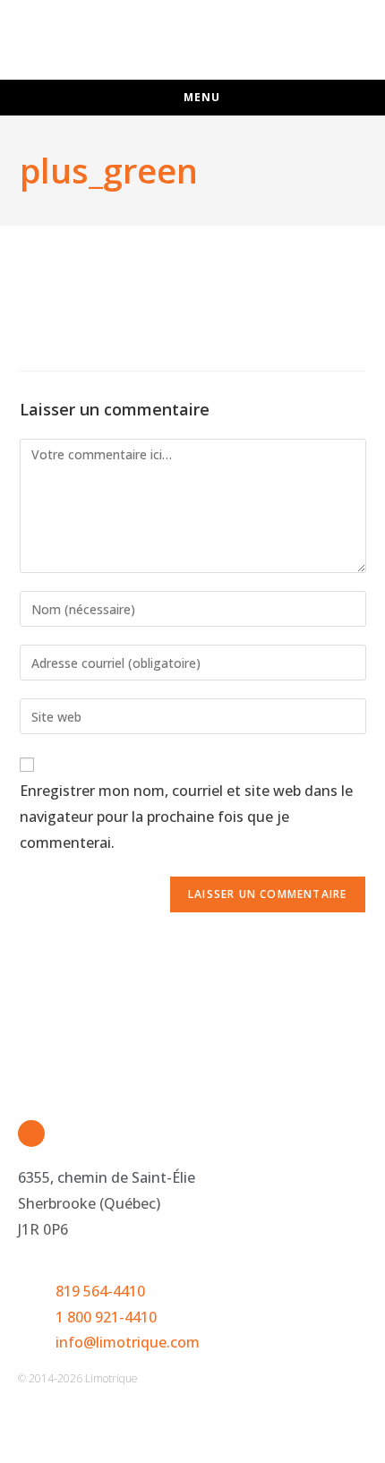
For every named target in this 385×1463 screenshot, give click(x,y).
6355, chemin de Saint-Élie (106, 1177)
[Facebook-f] (31, 1133)
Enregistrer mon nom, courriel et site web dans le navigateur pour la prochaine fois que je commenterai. (186, 816)
